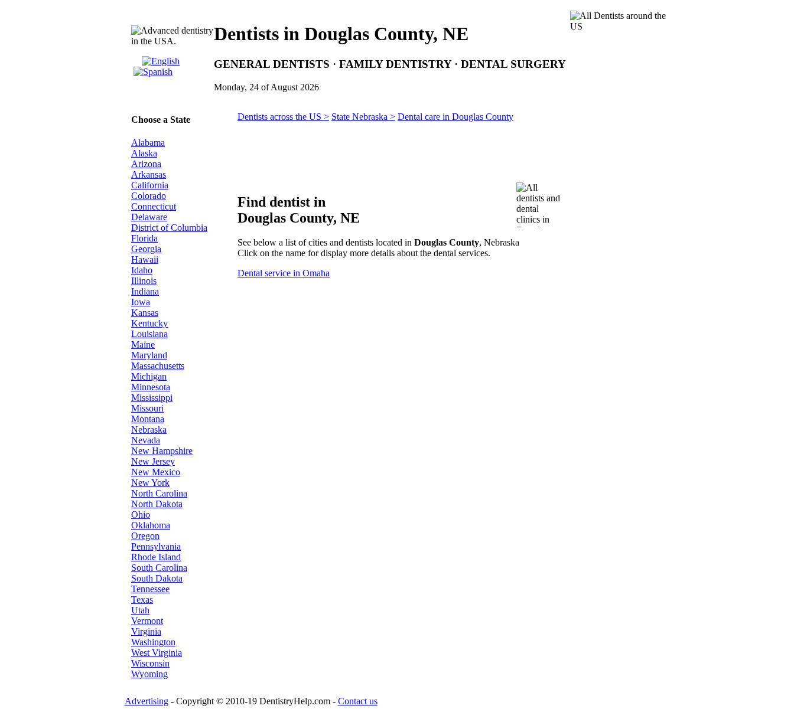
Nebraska (149, 429)
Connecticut (153, 206)
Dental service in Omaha (283, 273)
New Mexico (155, 472)
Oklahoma (150, 525)
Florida (144, 238)
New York (150, 483)
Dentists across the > (283, 117)
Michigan (149, 376)
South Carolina (159, 568)
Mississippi (152, 398)
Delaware (149, 217)
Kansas (144, 313)
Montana (147, 419)
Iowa (140, 302)
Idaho (141, 270)
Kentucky (149, 323)
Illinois (144, 281)
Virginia (146, 631)
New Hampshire (162, 451)
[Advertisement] (623, 323)
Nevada (145, 440)
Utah (140, 610)
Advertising (146, 701)
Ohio (140, 514)
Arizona (146, 164)
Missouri (147, 408)
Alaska (144, 153)
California (149, 185)
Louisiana (149, 334)
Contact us (358, 701)
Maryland (149, 355)
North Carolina (159, 493)
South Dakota (157, 578)
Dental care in (455, 117)
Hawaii (144, 259)
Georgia (146, 249)
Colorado (148, 196)
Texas (142, 599)
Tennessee (150, 589)
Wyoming (149, 674)
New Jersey (153, 461)
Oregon (145, 536)
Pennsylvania (156, 546)
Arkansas (148, 174)
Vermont (147, 621)
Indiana (145, 291)
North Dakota (157, 504)
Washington (153, 642)
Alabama (148, 143)
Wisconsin (150, 663)
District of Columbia (169, 228)
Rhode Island (156, 557)
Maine (143, 344)
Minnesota (150, 387)
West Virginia (156, 653)
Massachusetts (157, 366)
